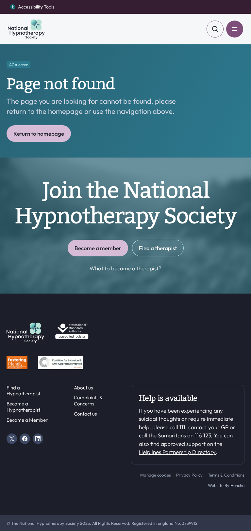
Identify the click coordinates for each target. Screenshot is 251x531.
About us (83, 388)
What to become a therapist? (125, 268)
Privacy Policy (189, 475)
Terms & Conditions (226, 475)
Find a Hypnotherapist (23, 391)
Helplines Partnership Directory (177, 451)
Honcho (237, 485)
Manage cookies (155, 475)
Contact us (85, 414)
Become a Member (27, 420)
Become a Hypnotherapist (23, 407)
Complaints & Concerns (88, 401)
